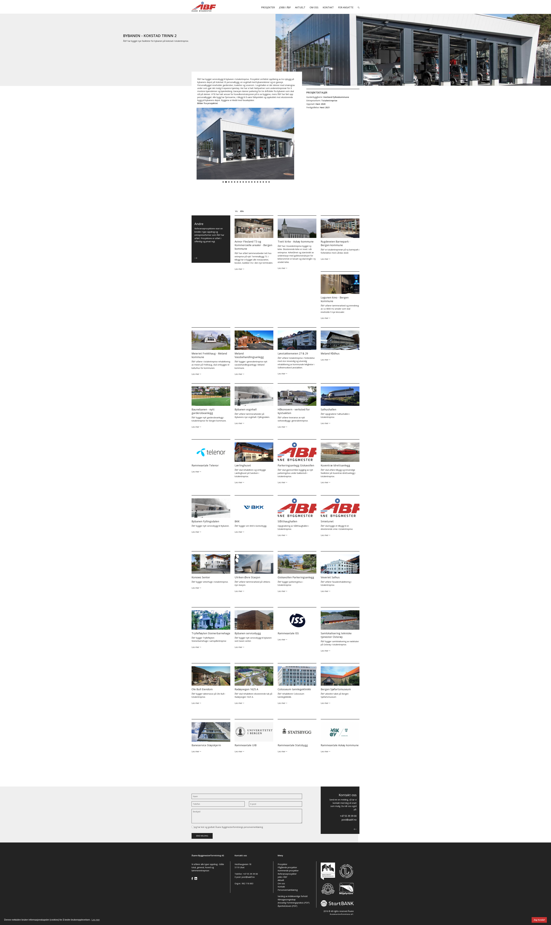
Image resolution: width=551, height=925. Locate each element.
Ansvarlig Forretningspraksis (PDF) (294, 902)
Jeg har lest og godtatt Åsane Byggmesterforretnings (228, 827)
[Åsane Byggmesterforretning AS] (211, 6)
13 (257, 182)
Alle (242, 211)
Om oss (314, 7)
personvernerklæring (253, 827)
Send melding (202, 836)
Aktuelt (300, 7)
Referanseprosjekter (287, 873)
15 (263, 182)
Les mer (239, 269)
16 (266, 182)
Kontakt (328, 7)
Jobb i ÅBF (285, 7)
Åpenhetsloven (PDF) (287, 906)
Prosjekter (268, 7)
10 (249, 182)
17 (269, 182)
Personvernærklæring (288, 890)
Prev (201, 143)
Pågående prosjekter (287, 867)
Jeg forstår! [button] (539, 920)
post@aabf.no (349, 819)
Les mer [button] (96, 920)
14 (260, 182)
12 (254, 182)
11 (252, 182)
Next (291, 143)
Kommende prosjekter (288, 870)
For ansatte (345, 7)
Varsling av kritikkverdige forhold (292, 896)
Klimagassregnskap (287, 899)
